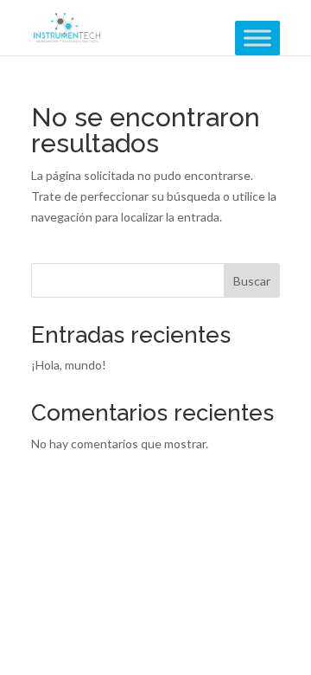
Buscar (251, 280)
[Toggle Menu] (257, 37)
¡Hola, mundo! (68, 364)
